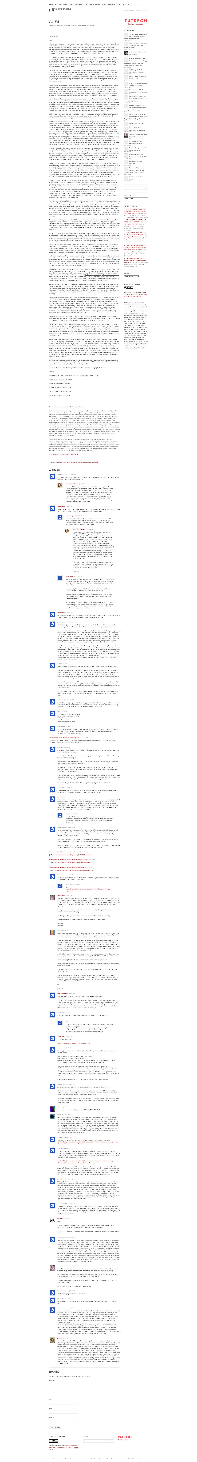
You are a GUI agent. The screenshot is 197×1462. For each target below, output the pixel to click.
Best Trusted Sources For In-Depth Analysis (100, 4)
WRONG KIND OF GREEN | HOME (58, 4)
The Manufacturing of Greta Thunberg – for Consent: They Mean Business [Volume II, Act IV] (136, 264)
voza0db (59, 1218)
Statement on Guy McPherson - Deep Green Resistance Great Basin (68, 859)
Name (51, 1399)
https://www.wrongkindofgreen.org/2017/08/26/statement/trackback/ (78, 462)
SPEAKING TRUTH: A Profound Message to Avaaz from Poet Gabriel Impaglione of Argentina (136, 215)
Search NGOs (79, 4)
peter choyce (61, 797)
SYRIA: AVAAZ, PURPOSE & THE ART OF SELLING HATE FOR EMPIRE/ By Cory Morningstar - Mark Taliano (135, 211)
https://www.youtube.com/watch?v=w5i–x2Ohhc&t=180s (73, 1043)
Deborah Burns (61, 1291)
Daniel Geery (61, 506)
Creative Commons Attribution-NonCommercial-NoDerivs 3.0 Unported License (135, 294)
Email (51, 1408)
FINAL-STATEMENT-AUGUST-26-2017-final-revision (63, 454)
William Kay (60, 1036)
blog (71, 4)
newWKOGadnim (54, 25)
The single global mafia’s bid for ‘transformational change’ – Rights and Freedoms (135, 260)
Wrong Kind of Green (71, 484)
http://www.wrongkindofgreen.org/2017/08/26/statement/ (74, 855)
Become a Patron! (122, 1439)
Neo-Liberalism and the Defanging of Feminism (80, 25)
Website (51, 1417)
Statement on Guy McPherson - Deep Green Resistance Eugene (66, 867)
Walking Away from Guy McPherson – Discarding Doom (64, 737)
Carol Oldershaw (62, 993)
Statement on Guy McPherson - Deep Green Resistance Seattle (66, 852)
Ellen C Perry (61, 895)
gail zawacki (60, 1338)
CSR (119, 4)
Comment (52, 1380)
